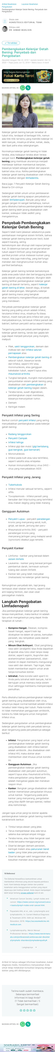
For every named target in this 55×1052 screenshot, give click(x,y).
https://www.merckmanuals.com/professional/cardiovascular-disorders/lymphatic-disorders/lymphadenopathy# (30, 937)
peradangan (43, 519)
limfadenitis (32, 178)
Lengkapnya (27, 947)
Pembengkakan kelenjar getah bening (28, 357)
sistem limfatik (16, 559)
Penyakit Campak (17, 438)
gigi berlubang (40, 446)
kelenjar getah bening (20, 388)
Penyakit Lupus (16, 519)
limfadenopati (17, 199)
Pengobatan (7, 7)
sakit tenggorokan (24, 346)
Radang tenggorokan (19, 434)
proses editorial (27, 893)
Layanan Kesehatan (29, 4)
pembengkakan (35, 384)
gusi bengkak (15, 449)
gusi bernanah (31, 449)
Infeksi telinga (15, 442)
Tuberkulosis (15, 484)
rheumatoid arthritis (19, 373)
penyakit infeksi (27, 420)
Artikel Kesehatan (9, 4)
